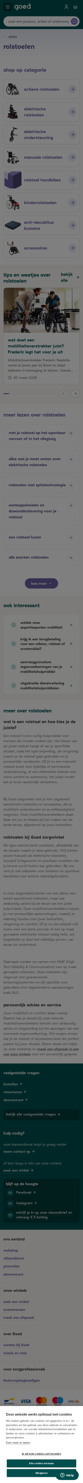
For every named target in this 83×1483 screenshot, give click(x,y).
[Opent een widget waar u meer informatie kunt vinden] (67, 1475)
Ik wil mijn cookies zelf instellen (41, 1453)
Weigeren (41, 1473)
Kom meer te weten (18, 1442)
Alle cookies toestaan (41, 1463)
